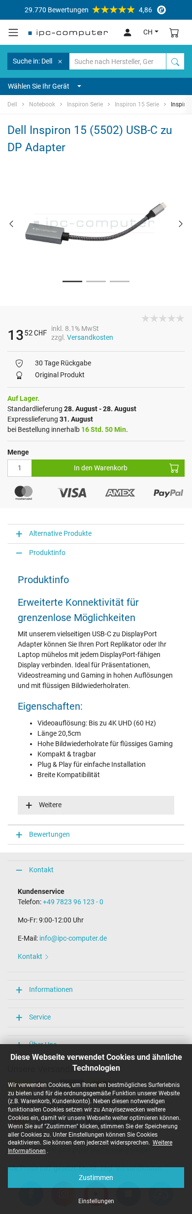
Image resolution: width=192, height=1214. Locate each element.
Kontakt (41, 870)
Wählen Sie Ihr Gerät (38, 86)
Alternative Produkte (60, 533)
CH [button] (148, 32)
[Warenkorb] (174, 32)
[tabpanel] (96, 223)
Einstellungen (96, 1201)
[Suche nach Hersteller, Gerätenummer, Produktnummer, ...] (175, 61)
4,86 (88, 10)
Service (40, 1017)
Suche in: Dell (32, 61)
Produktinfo (47, 553)
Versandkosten (90, 337)
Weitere (50, 805)
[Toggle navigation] (13, 32)
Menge (18, 452)
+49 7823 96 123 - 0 (73, 902)
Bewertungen (49, 834)
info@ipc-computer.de (73, 938)
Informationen (51, 989)
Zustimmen (96, 1177)
